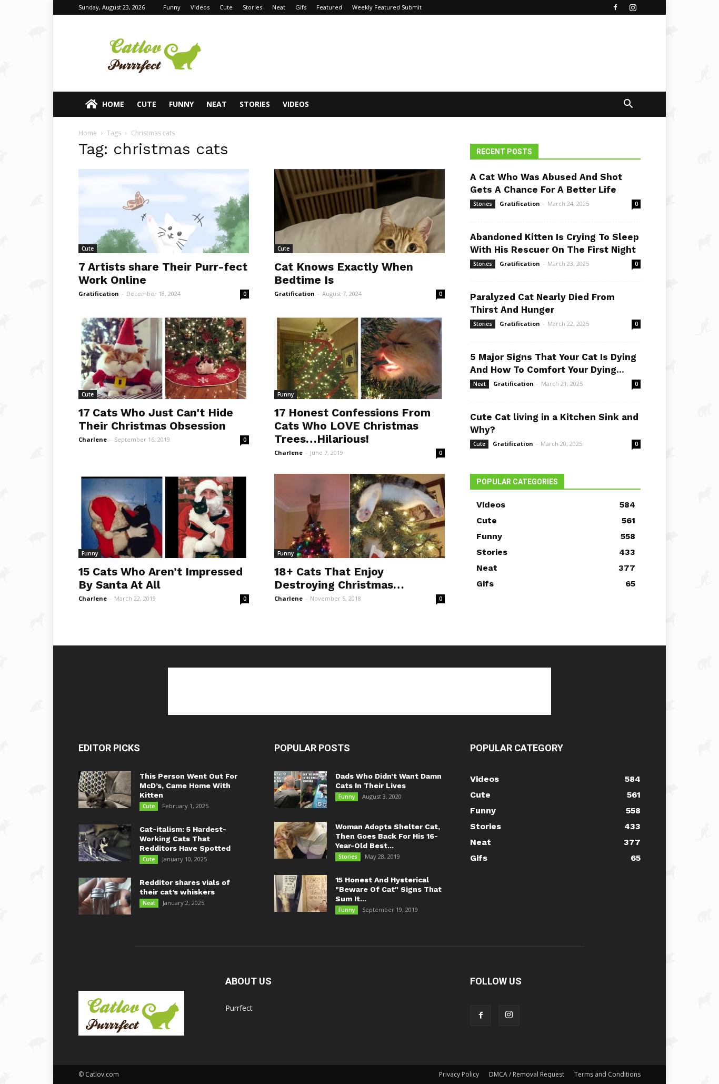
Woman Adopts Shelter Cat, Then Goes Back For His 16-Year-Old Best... (387, 836)
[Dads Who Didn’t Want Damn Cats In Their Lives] (300, 789)
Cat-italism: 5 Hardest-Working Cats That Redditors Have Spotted (185, 838)
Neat (278, 7)
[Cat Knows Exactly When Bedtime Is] (359, 211)
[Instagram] (633, 7)
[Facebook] (615, 7)
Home (113, 104)
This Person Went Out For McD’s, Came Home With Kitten (188, 785)
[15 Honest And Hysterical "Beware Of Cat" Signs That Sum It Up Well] (300, 893)
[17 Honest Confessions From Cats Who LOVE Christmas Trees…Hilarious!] (359, 357)
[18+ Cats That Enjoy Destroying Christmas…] (359, 516)
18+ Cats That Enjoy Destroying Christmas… (339, 578)
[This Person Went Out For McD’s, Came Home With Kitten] (104, 789)
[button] (628, 105)
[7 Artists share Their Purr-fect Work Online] (163, 211)
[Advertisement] (449, 53)
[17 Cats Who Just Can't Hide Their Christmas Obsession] (163, 357)
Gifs (300, 7)
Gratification (98, 293)
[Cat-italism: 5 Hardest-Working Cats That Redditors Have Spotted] (104, 842)
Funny (172, 7)
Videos (200, 7)
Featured (329, 7)
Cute (226, 7)
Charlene (92, 439)
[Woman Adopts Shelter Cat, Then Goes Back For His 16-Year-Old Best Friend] (300, 840)
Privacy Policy (459, 1074)
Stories (252, 7)
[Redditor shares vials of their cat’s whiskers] (104, 896)
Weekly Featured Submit (387, 7)
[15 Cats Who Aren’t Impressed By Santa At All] (163, 516)
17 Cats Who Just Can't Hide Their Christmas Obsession (155, 419)
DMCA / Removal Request (526, 1074)
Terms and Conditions (607, 1074)
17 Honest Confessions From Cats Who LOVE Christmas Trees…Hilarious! (352, 425)
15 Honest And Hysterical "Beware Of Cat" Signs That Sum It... (388, 889)
